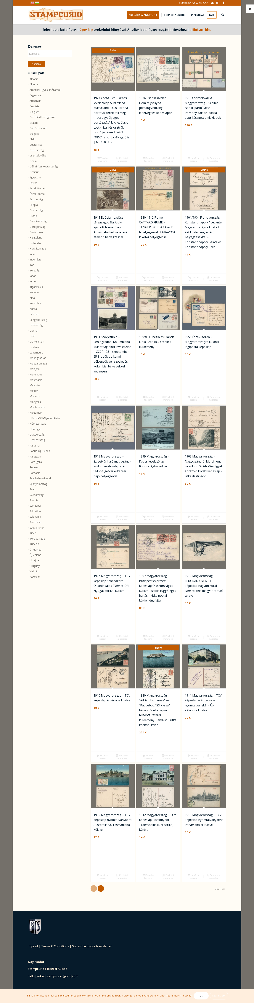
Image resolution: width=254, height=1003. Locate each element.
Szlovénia (35, 516)
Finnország (36, 210)
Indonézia (35, 259)
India (32, 254)
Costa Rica (36, 144)
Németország (38, 423)
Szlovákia (35, 511)
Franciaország (38, 221)
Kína (32, 298)
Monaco (35, 396)
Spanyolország (38, 484)
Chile (32, 139)
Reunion (34, 467)
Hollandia (35, 243)
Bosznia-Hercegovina (42, 117)
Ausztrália (35, 101)
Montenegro (37, 407)
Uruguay (35, 566)
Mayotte (35, 385)
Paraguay (35, 456)
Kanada (34, 292)
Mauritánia (36, 380)
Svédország (37, 495)
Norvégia (35, 429)
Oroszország (37, 440)
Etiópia (34, 205)
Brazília (34, 122)
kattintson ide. (199, 29)
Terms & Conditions (55, 946)
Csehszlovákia (38, 155)
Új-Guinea (35, 549)
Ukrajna (34, 560)
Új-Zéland (35, 555)
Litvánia (34, 347)
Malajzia (35, 369)
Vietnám (34, 571)
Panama (35, 445)
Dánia (33, 161)
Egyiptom (35, 177)
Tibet (33, 533)
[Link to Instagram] (218, 3)
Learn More (219, 995)
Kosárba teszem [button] (149, 159)
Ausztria (34, 106)
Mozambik (36, 412)
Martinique (36, 374)
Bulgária (34, 133)
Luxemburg (36, 352)
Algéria (34, 84)
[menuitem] (144, 15)
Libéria (34, 330)
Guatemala (36, 232)
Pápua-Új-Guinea (40, 451)
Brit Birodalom (38, 128)
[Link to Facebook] (223, 3)
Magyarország (38, 363)
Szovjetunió (37, 527)
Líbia (32, 336)
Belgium (34, 111)
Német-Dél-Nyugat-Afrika (45, 418)
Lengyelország (38, 319)
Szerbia (34, 500)
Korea (33, 309)
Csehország (37, 150)
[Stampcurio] (55, 15)
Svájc (33, 489)
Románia (35, 473)
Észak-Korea (37, 194)
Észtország (36, 199)
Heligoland (36, 237)
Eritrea (33, 183)
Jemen (33, 281)
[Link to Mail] (212, 3)
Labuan (34, 314)
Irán (32, 265)
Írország (34, 270)
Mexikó (34, 391)
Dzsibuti (34, 172)
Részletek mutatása (123, 159)
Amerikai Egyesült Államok (45, 90)
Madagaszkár (38, 358)
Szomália (35, 522)
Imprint (33, 946)
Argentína (35, 95)
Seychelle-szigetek (41, 478)
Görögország (37, 226)
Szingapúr (35, 505)
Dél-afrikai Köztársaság (44, 166)
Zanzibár (35, 577)
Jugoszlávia (36, 287)
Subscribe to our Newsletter (92, 946)
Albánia (34, 79)
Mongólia (35, 402)
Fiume (33, 215)
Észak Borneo (38, 188)
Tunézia (34, 544)
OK (201, 995)
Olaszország (37, 434)
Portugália (36, 462)
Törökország (37, 538)
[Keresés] (222, 15)
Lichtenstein (37, 341)
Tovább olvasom (103, 159)
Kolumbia (35, 303)
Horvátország (38, 248)
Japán (33, 276)
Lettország (36, 325)
